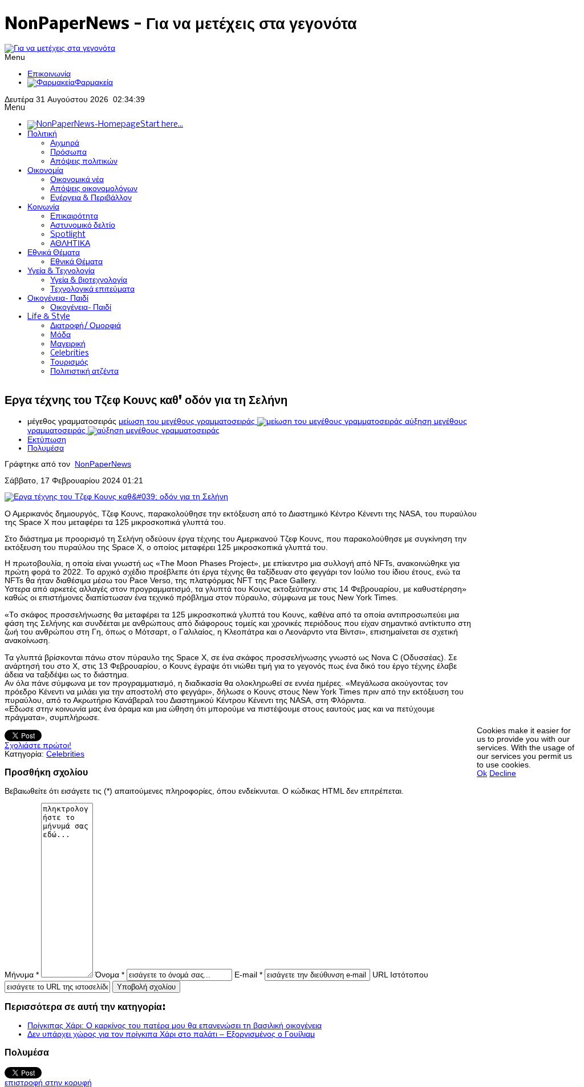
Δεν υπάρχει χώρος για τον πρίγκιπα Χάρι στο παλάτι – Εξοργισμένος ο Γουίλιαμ (171, 1034)
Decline (502, 773)
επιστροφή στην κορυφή (48, 1082)
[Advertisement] (530, 555)
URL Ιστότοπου (400, 975)
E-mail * (248, 975)
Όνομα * (109, 975)
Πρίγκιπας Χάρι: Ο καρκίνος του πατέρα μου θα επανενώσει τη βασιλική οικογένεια (174, 1025)
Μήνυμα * (22, 975)
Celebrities (65, 754)
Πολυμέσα (45, 448)
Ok (482, 773)
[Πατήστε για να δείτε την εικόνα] (116, 496)
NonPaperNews (103, 464)
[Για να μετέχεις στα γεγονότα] (60, 48)
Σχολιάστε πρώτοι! (38, 745)
